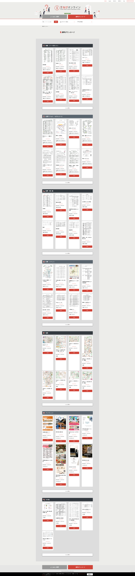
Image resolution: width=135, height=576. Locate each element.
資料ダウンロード (80, 16)
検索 (56, 21)
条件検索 (81, 21)
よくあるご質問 (54, 16)
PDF (48, 72)
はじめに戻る (67, 13)
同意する (90, 574)
